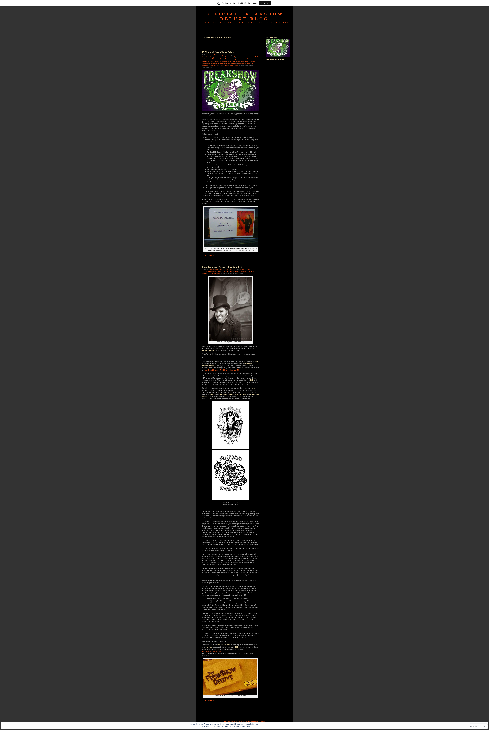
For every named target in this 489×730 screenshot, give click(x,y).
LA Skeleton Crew (223, 61)
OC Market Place (225, 63)
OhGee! (232, 271)
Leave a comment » (208, 255)
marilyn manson (250, 61)
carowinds (247, 55)
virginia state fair (224, 65)
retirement (251, 271)
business (243, 269)
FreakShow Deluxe (208, 271)
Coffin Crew (205, 57)
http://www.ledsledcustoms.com (212, 651)
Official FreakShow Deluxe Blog (244, 16)
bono (241, 55)
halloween (239, 57)
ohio (239, 63)
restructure (243, 271)
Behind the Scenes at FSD (216, 269)
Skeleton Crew (206, 273)
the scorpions (214, 65)
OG (228, 271)
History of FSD (212, 55)
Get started (265, 3)
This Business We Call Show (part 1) (222, 266)
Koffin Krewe (222, 271)
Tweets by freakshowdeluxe (274, 61)
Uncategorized (222, 55)
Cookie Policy (245, 726)
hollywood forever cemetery (227, 59)
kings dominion (247, 59)
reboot (237, 271)
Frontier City (231, 57)
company (249, 269)
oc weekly (234, 63)
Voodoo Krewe (234, 65)
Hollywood (215, 59)
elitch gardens (214, 57)
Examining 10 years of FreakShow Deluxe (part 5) (221, 370)
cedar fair (254, 55)
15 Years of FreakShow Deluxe (218, 52)
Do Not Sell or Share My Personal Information (252, 721)
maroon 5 (205, 63)
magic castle (240, 61)
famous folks (223, 57)
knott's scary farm (212, 61)
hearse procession (249, 57)
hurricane (239, 59)
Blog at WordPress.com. (231, 721)
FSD (215, 271)
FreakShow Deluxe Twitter (275, 59)
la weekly (233, 61)
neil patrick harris (213, 63)
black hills (236, 55)
